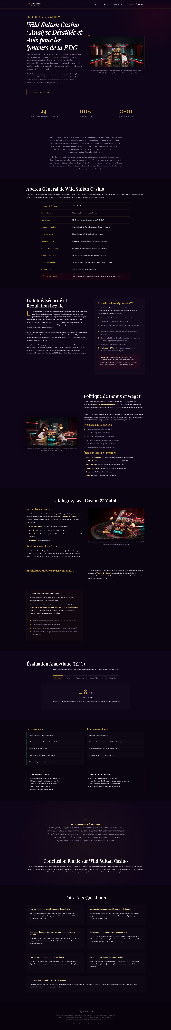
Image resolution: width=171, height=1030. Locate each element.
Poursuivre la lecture (42, 92)
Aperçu (98, 4)
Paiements (80, 678)
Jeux (131, 4)
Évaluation (140, 4)
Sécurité (107, 4)
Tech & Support (96, 678)
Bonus (57, 678)
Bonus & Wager (120, 4)
